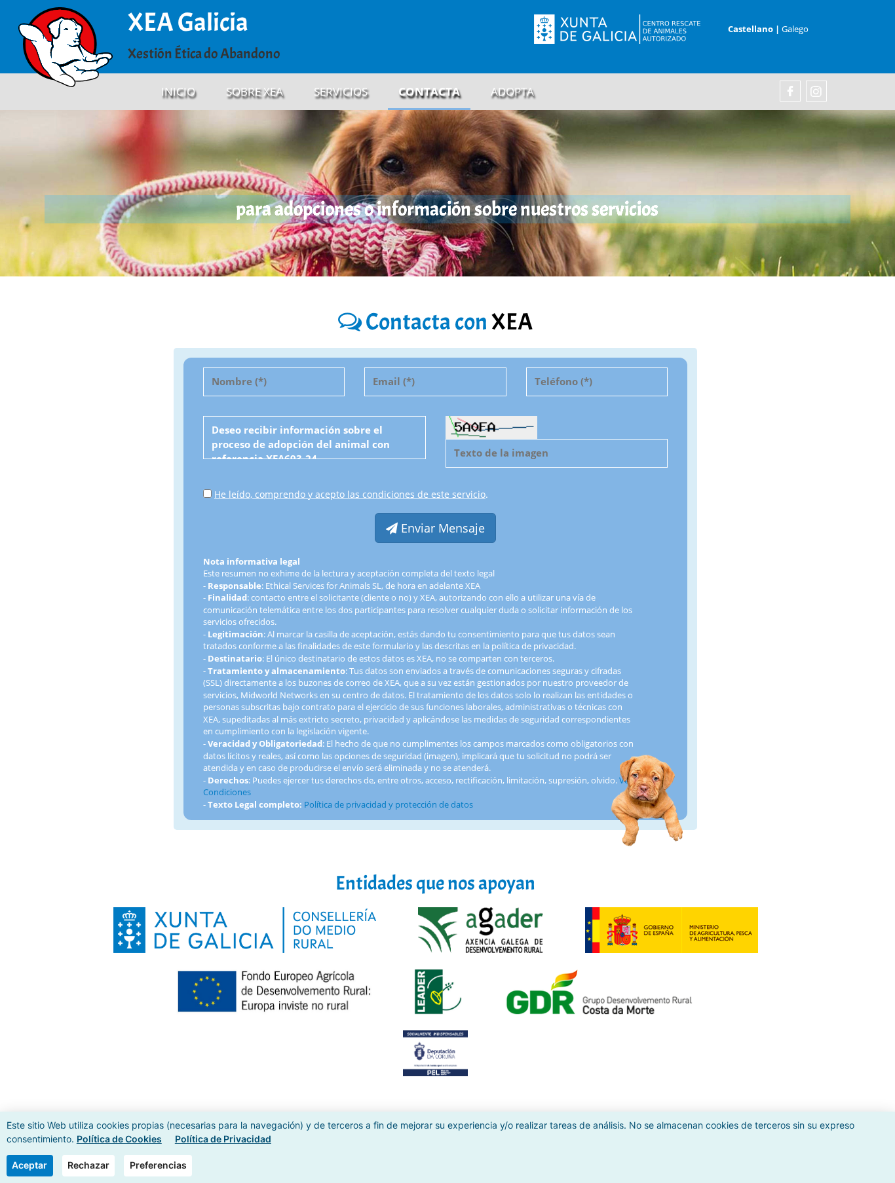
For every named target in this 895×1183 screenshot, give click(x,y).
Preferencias (158, 1165)
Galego (795, 29)
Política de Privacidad (223, 1138)
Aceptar (29, 1165)
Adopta (512, 91)
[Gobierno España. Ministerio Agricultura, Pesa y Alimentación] (671, 929)
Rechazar (88, 1165)
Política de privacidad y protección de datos (388, 804)
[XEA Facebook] (790, 91)
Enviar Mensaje (441, 528)
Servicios (341, 91)
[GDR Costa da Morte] (599, 991)
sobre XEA (254, 91)
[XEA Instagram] (816, 91)
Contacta (429, 91)
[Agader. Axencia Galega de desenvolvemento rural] (481, 929)
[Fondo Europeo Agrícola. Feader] (273, 991)
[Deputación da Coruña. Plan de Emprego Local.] (435, 1052)
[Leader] (438, 991)
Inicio (178, 91)
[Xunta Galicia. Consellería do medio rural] (244, 929)
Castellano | (753, 29)
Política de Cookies (119, 1138)
